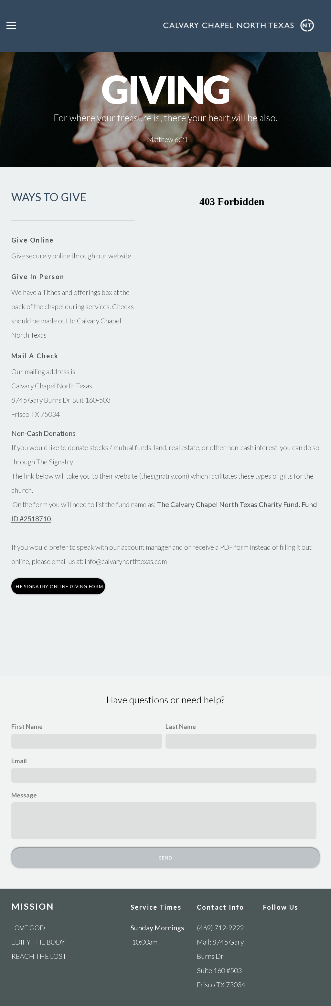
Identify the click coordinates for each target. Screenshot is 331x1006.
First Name (27, 726)
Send (165, 857)
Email (19, 760)
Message (24, 795)
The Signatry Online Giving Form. (58, 586)
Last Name (181, 726)
